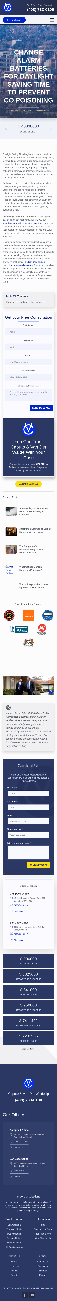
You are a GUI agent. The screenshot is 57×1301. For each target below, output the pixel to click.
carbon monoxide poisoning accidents (23, 223)
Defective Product (41, 110)
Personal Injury (14, 1238)
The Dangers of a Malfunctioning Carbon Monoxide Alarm (31, 549)
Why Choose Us (43, 1238)
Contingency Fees (43, 1229)
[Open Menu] (52, 20)
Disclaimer (42, 1266)
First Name (28, 325)
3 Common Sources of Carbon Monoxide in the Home (35, 530)
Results (14, 1271)
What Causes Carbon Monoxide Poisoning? (30, 568)
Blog (43, 1225)
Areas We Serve (43, 1234)
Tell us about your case (28, 386)
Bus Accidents (14, 1234)
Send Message (41, 408)
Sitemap (43, 1271)
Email (27, 355)
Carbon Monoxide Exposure (20, 110)
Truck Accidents (14, 1229)
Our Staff (14, 1261)
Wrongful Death (14, 1242)
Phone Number (28, 371)
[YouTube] (32, 1295)
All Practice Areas (14, 1247)
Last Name (28, 340)
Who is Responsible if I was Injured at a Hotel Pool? (33, 586)
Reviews (14, 1266)
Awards (14, 1275)
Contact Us (42, 1261)
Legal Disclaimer (28, 1049)
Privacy (42, 1275)
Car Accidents (14, 1225)
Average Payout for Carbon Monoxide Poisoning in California (33, 511)
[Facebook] (25, 1295)
